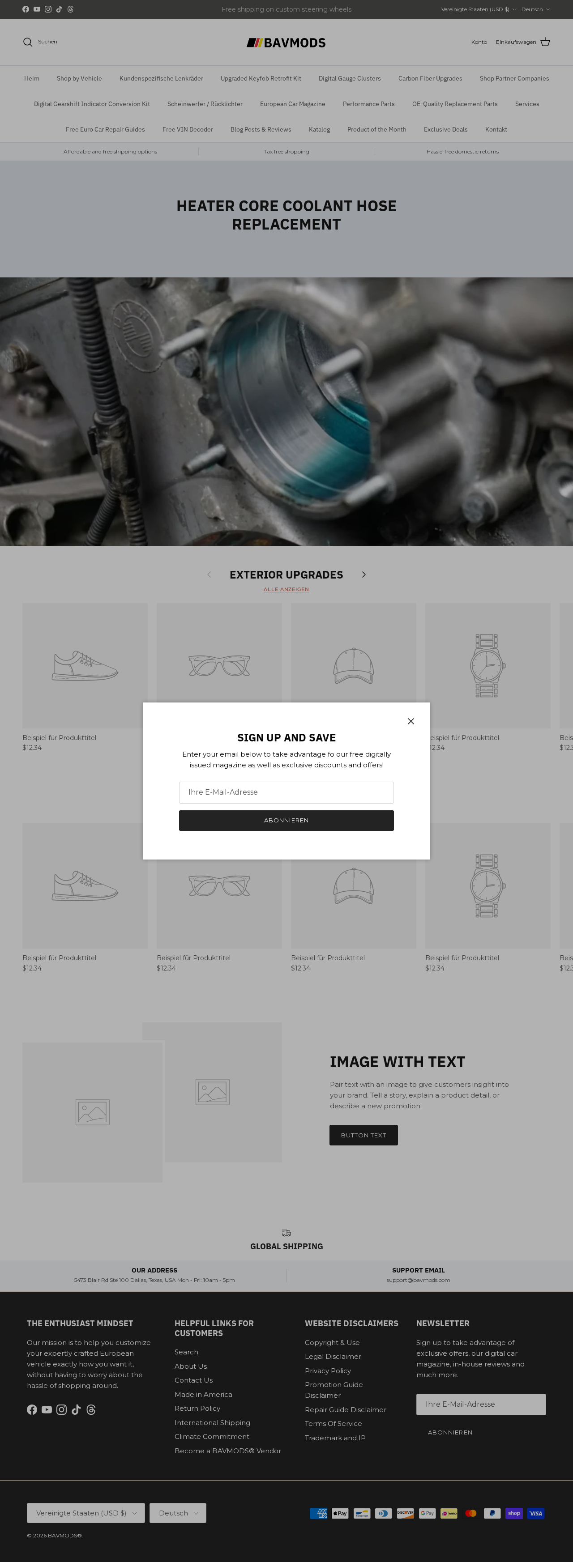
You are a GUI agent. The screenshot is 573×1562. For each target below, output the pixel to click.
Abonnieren (286, 820)
